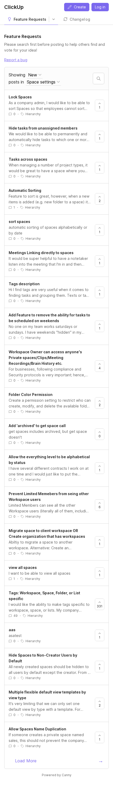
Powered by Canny (56, 775)
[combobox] (35, 75)
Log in (100, 7)
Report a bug (15, 60)
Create (80, 7)
